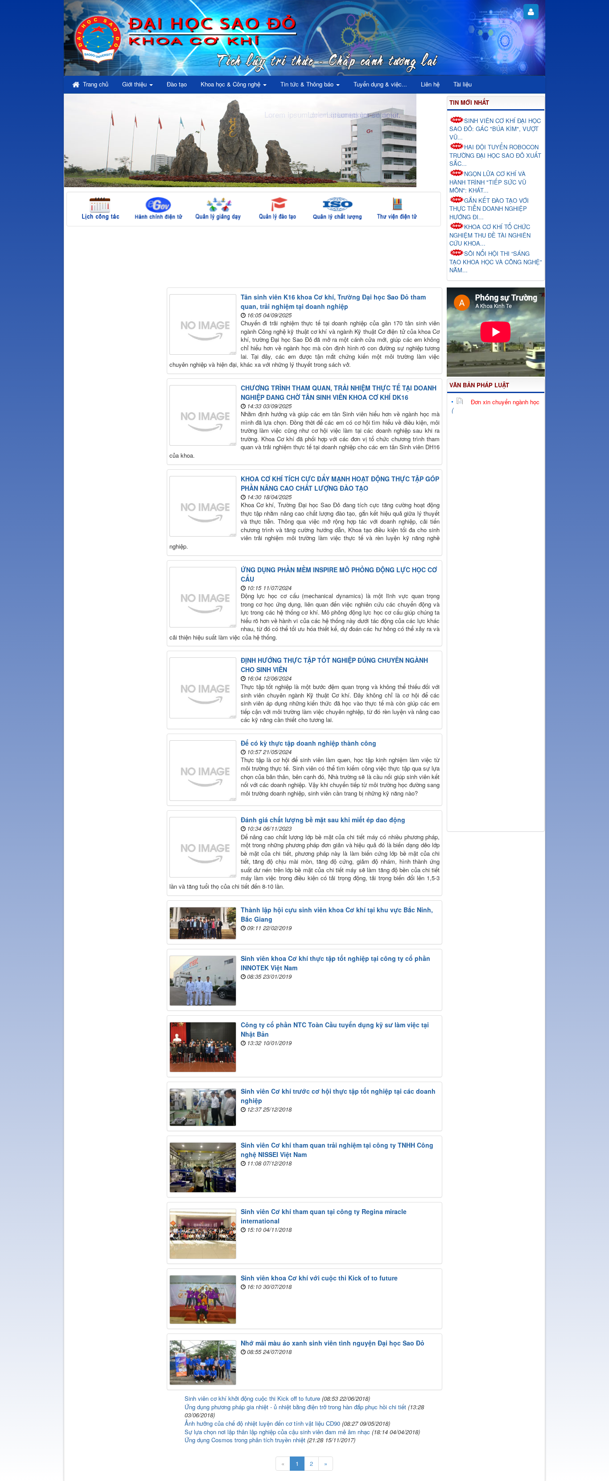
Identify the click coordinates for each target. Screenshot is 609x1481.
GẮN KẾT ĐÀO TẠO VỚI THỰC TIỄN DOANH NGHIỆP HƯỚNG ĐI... (489, 208)
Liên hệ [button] (430, 84)
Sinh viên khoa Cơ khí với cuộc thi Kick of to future (319, 1277)
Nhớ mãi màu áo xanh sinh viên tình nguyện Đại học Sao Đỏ (332, 1342)
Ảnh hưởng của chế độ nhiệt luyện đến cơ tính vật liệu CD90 (262, 1423)
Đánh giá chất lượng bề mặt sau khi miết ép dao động (323, 819)
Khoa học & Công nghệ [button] (231, 84)
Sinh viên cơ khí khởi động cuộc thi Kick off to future (252, 1398)
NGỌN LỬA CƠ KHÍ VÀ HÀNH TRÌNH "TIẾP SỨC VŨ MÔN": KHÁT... (487, 181)
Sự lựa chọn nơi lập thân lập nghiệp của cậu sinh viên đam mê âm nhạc (277, 1432)
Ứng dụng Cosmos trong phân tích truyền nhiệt (245, 1440)
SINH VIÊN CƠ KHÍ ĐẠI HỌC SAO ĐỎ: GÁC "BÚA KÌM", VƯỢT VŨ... (495, 128)
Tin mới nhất (469, 102)
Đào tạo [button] (177, 84)
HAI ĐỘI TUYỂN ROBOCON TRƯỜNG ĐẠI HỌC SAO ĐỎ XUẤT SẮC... (495, 155)
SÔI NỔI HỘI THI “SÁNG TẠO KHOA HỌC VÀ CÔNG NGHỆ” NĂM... (495, 261)
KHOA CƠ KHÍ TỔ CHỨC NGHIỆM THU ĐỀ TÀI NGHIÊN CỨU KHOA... (490, 234)
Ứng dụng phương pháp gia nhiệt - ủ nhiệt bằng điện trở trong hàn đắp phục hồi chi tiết (295, 1407)
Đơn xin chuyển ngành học (505, 402)
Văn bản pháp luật (479, 385)
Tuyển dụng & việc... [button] (380, 84)
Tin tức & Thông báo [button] (307, 84)
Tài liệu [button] (462, 84)
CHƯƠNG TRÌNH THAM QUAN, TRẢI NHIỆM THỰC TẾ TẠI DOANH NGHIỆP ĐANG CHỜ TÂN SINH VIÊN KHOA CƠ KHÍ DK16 (338, 392)
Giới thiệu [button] (135, 84)
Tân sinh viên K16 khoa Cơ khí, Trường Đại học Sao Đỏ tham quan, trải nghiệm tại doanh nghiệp (333, 301)
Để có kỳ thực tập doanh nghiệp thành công (308, 742)
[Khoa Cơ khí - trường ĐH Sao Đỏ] (98, 38)
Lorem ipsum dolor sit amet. (354, 114)
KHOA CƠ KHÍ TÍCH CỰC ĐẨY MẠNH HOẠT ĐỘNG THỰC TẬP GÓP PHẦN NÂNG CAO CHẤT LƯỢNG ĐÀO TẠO (340, 483)
